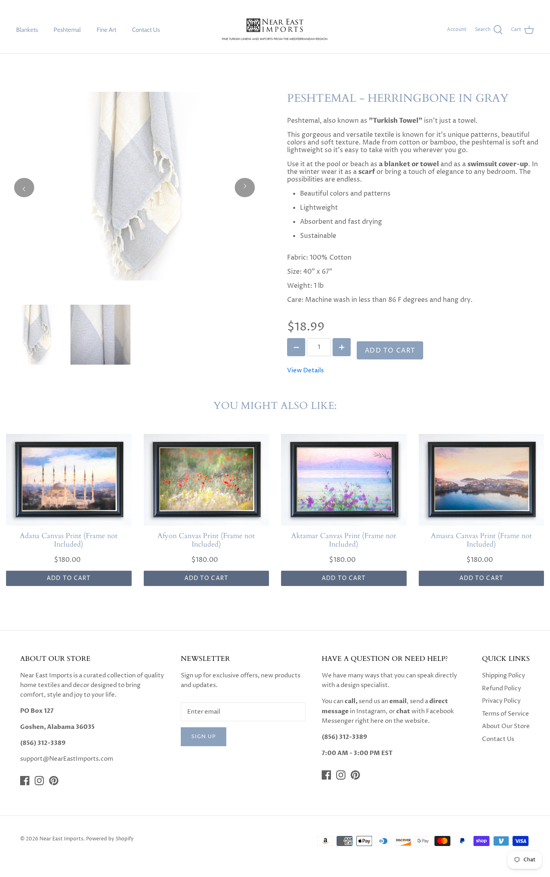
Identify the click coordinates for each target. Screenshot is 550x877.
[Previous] (24, 187)
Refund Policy (501, 688)
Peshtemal (67, 29)
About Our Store (506, 726)
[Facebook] (24, 780)
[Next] (245, 187)
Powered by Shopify (110, 839)
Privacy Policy (501, 701)
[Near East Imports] (275, 30)
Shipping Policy (503, 675)
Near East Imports (61, 839)
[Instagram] (39, 780)
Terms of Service (505, 714)
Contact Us (146, 29)
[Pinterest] (53, 780)
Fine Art (106, 29)
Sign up (203, 736)
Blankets (27, 29)
